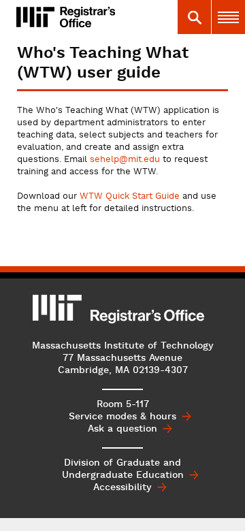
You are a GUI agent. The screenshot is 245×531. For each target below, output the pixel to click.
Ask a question (122, 429)
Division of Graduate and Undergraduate (123, 469)
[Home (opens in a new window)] (35, 17)
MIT (58, 307)
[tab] (194, 17)
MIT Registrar (101, 17)
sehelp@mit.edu (125, 160)
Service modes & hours (122, 417)
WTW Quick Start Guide (130, 197)
